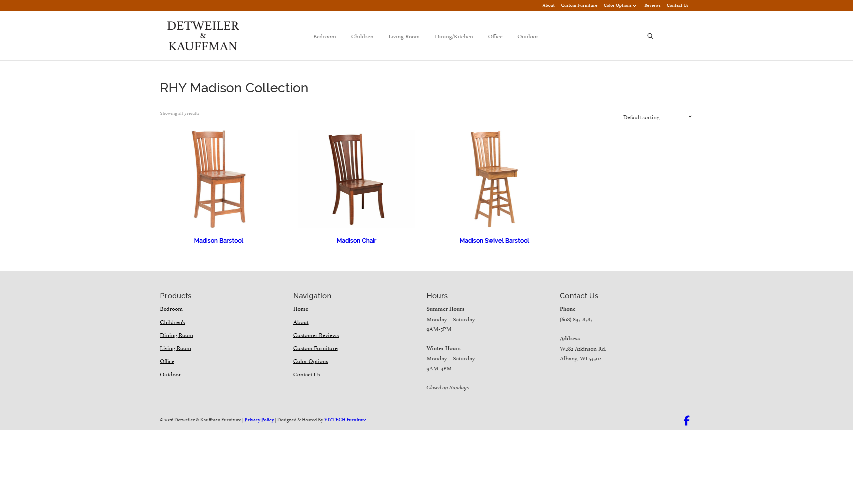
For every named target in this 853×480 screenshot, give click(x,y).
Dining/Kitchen (454, 35)
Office (495, 35)
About (548, 5)
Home (300, 308)
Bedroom (324, 35)
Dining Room (176, 334)
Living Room (404, 35)
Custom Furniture (579, 5)
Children (362, 35)
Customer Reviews (316, 334)
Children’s (172, 321)
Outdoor (527, 35)
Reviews (652, 5)
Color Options (617, 5)
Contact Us (677, 5)
